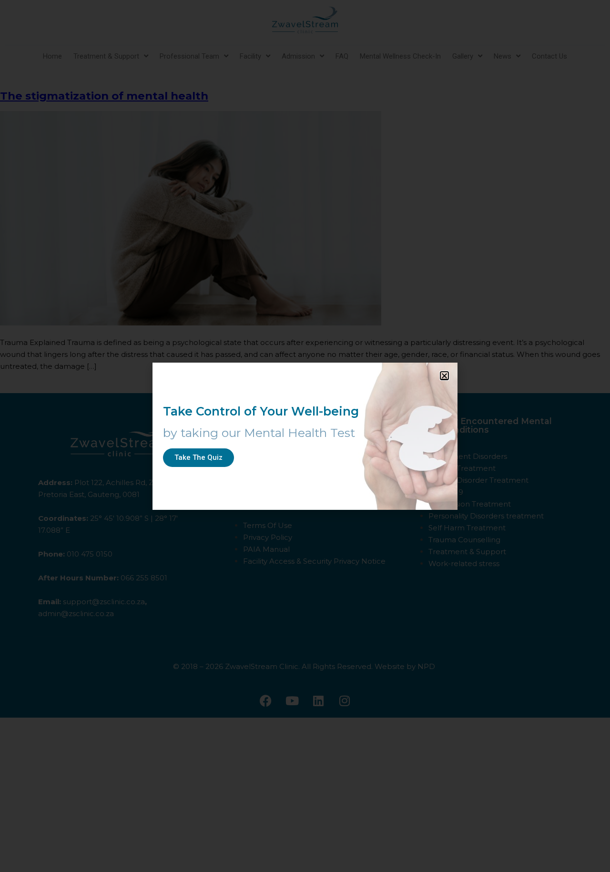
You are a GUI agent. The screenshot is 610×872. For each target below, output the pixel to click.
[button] (444, 375)
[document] (305, 436)
